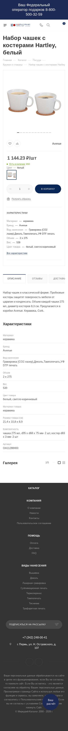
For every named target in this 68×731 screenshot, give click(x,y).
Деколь (34, 578)
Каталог (34, 488)
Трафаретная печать (34, 608)
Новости (34, 513)
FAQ (34, 553)
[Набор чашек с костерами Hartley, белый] (34, 102)
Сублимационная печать (34, 588)
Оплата (34, 543)
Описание (14, 278)
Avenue (56, 143)
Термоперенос (34, 593)
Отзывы (37, 278)
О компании (34, 508)
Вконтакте (29, 662)
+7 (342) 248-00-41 (34, 637)
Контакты (34, 518)
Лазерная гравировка (34, 583)
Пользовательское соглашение (34, 523)
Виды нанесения (34, 565)
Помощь (34, 535)
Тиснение (34, 603)
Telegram (39, 662)
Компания (34, 500)
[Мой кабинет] (55, 25)
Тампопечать (34, 598)
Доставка (34, 548)
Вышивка (34, 573)
